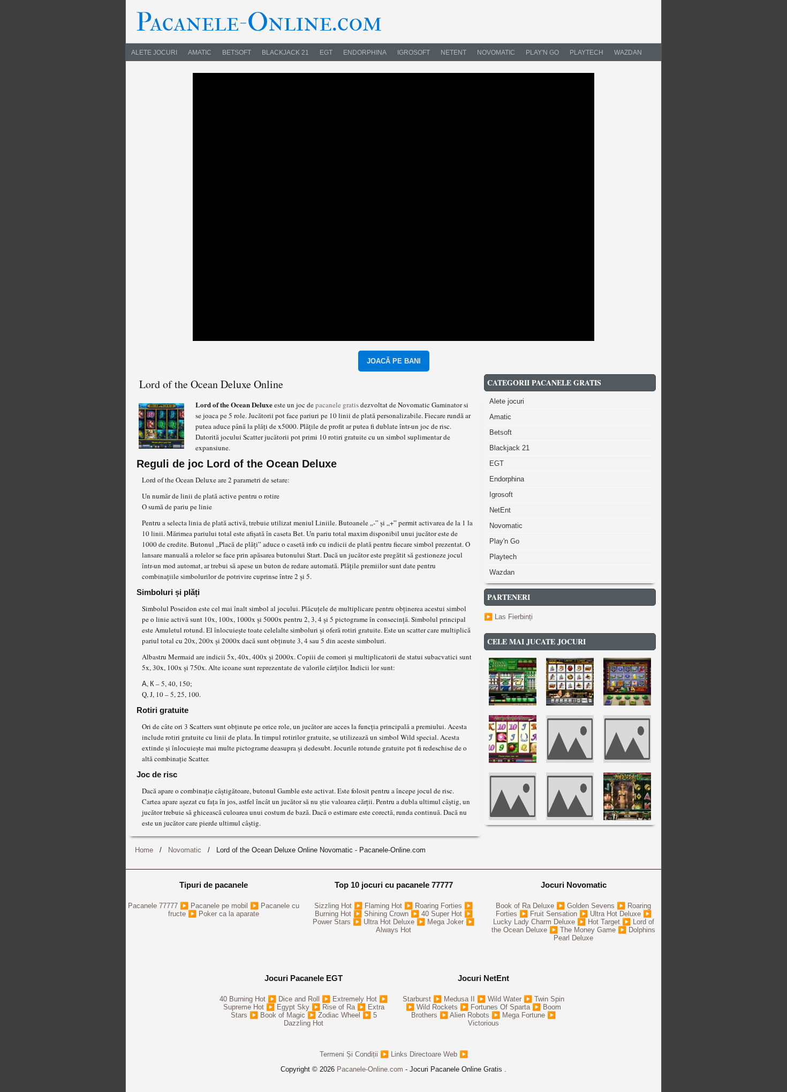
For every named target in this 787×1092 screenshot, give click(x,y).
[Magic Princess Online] (513, 796)
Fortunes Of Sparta (501, 1007)
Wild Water (506, 999)
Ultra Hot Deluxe (390, 922)
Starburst (418, 999)
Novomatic (496, 52)
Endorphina (365, 52)
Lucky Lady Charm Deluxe (535, 922)
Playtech (586, 52)
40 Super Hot (442, 914)
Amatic (199, 52)
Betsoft (236, 52)
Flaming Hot (384, 906)
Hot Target (605, 922)
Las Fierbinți (514, 617)
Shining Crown (387, 914)
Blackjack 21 (285, 52)
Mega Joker (446, 922)
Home (144, 850)
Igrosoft (413, 52)
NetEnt (453, 52)
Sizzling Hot (334, 906)
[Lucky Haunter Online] (627, 682)
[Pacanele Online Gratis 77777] (259, 21)
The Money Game (589, 930)
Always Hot (393, 930)
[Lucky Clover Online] (513, 682)
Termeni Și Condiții (350, 1054)
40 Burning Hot (244, 999)
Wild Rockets (438, 1007)
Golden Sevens (592, 906)
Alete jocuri (154, 52)
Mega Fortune (524, 1015)
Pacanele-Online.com (370, 1069)
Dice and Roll (300, 999)
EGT (326, 52)
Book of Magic (283, 1015)
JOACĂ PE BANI (394, 361)
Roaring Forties (439, 906)
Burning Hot (334, 914)
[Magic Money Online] (627, 739)
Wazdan (628, 52)
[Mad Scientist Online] (570, 739)
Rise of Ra (339, 1007)
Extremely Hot (355, 999)
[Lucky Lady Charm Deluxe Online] (513, 739)
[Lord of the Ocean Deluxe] (163, 424)
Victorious (483, 1023)
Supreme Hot (244, 1007)
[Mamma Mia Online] (570, 796)
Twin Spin (549, 999)
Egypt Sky (294, 1007)
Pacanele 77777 (154, 906)
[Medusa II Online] (627, 796)
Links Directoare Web (425, 1054)
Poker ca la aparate (229, 914)
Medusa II (460, 999)
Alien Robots (470, 1015)
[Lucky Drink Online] (570, 682)
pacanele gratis (337, 405)
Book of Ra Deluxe (526, 906)
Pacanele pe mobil (220, 906)
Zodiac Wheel (340, 1015)
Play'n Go (542, 52)
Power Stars (333, 922)
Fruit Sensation (554, 914)
